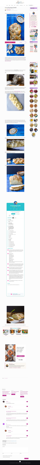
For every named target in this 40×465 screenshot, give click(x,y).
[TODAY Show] (31, 46)
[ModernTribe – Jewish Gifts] (30, 5)
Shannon (7, 401)
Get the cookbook (15, 367)
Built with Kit (21, 359)
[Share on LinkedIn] (6, 378)
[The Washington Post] (35, 43)
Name (3, 453)
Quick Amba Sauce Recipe (35, 73)
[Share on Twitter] (5, 378)
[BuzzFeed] (31, 51)
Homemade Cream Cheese (35, 67)
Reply (27, 401)
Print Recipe (21, 42)
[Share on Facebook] (4, 378)
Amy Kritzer (16, 207)
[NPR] (35, 46)
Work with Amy (18, 367)
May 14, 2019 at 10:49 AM (10, 431)
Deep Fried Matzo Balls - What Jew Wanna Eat (11, 411)
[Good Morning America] (35, 45)
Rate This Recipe (4, 444)
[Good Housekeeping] (35, 50)
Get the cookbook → (33, 23)
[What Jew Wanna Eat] (20, 2)
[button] (12, 206)
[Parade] (35, 51)
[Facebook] (35, 26)
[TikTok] (33, 26)
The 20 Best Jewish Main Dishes (31, 68)
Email (11, 453)
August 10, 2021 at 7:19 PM (8, 436)
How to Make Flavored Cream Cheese (35, 79)
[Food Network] (35, 48)
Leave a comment (14, 294)
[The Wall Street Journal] (31, 45)
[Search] (33, 5)
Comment (3, 446)
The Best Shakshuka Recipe (35, 85)
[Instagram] (31, 26)
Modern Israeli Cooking (17, 91)
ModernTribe (32, 18)
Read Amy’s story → (34, 21)
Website (20, 453)
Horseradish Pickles (31, 73)
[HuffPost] (31, 50)
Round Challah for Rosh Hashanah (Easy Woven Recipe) (6, 392)
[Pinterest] (34, 26)
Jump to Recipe (10, 42)
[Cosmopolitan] (31, 48)
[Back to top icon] (20, 461)
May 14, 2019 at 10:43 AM (8, 424)
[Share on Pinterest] (7, 378)
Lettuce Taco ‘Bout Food (8, 435)
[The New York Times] (31, 43)
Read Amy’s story (11, 367)
